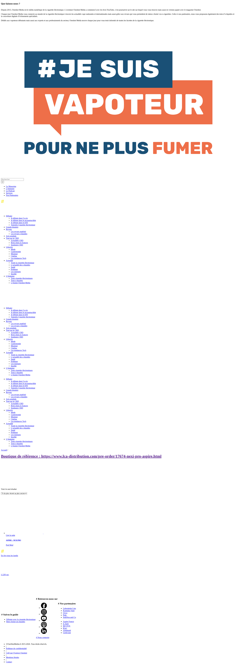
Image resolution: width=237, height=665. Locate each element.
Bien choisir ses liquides (15, 622)
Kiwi (65, 628)
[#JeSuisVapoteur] (118, 153)
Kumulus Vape (69, 611)
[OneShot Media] (19, 304)
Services (9, 193)
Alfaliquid (67, 630)
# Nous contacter (42, 637)
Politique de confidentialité (16, 648)
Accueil (4, 450)
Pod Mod (9, 545)
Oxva (65, 613)
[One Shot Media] (21, 204)
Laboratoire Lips (69, 608)
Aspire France (68, 621)
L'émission (10, 189)
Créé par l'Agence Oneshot (16, 653)
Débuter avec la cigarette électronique (21, 619)
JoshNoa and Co (69, 617)
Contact (9, 662)
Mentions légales (12, 657)
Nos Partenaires (12, 195)
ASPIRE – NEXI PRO (13, 540)
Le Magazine (11, 186)
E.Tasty (66, 624)
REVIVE (66, 626)
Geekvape (67, 633)
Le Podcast (10, 191)
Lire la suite (10, 535)
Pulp (65, 615)
